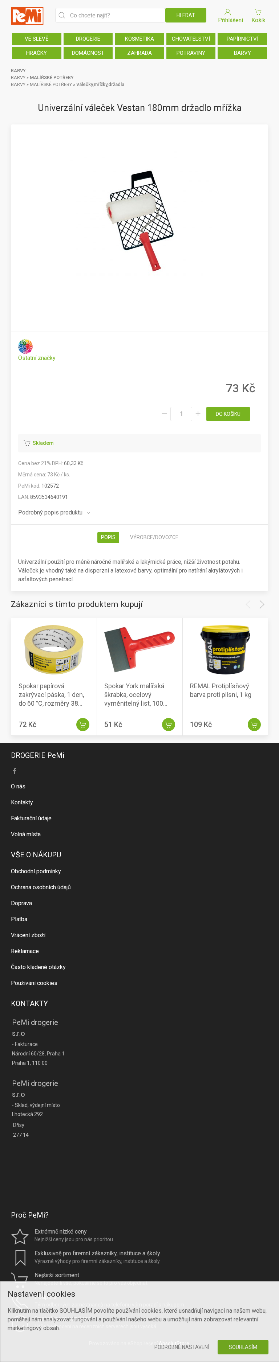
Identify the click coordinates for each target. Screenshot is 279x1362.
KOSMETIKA (139, 39)
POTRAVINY (191, 53)
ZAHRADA (139, 53)
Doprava (21, 903)
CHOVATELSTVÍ (191, 39)
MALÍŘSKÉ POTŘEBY (52, 77)
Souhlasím (243, 1347)
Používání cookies (34, 983)
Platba (19, 919)
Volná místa (26, 834)
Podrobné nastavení (181, 1347)
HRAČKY (36, 53)
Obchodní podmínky (36, 871)
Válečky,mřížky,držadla (100, 84)
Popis (108, 537)
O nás (18, 786)
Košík (258, 20)
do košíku (228, 414)
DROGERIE (88, 39)
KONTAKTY (29, 1003)
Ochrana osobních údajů (41, 887)
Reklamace (25, 951)
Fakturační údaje (31, 818)
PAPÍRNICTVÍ (242, 39)
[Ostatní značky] (37, 350)
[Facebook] (14, 771)
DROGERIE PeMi (37, 755)
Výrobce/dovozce (154, 537)
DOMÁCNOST (88, 53)
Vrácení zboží (28, 935)
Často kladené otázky (38, 967)
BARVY (242, 53)
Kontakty (22, 802)
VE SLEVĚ (37, 39)
